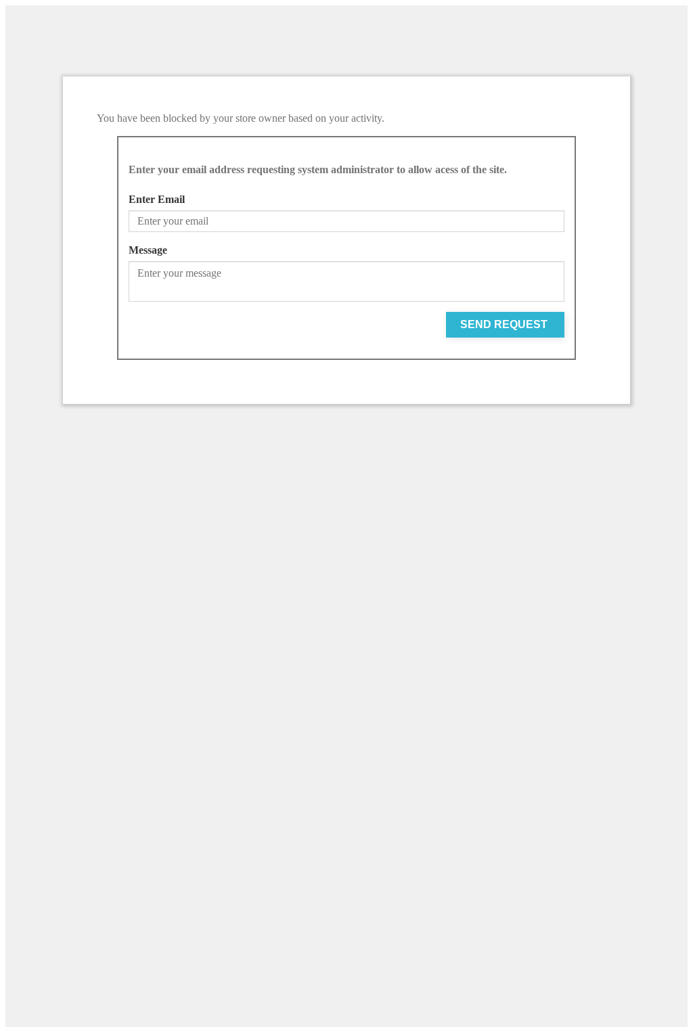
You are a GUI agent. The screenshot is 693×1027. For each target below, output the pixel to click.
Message (148, 250)
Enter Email (157, 199)
